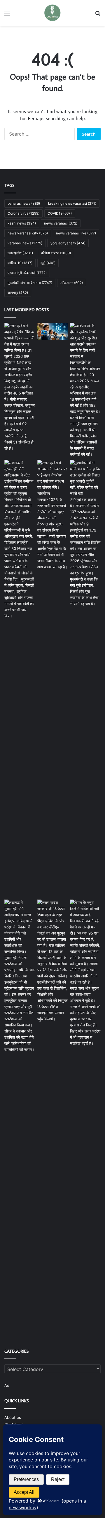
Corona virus (23, 213)
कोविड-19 (20, 263)
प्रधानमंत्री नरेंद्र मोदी (27, 273)
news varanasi (60, 223)
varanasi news (25, 243)
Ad (6, 1385)
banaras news (24, 203)
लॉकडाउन (71, 283)
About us (12, 1417)
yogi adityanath (67, 243)
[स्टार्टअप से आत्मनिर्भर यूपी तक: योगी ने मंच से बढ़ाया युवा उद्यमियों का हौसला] (19, 976)
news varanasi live (76, 233)
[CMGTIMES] (52, 13)
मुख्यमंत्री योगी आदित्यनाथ (30, 283)
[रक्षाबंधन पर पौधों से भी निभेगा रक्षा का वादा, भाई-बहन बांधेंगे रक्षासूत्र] (52, 515)
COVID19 (60, 213)
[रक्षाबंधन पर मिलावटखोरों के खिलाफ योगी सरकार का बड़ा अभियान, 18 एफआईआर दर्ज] (85, 390)
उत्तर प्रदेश (20, 253)
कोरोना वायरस (56, 253)
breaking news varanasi (72, 203)
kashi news (22, 223)
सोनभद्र (18, 292)
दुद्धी (48, 263)
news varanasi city (28, 233)
